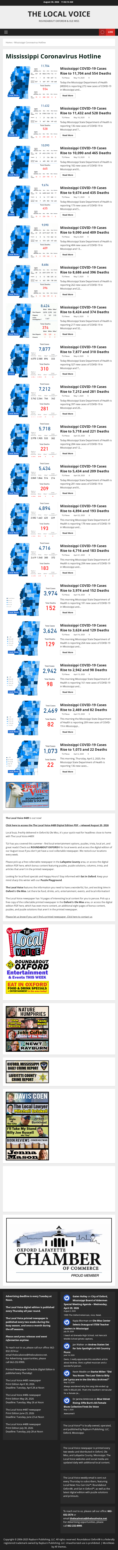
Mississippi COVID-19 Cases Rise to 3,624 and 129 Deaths (32, 638)
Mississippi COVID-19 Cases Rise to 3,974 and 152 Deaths (32, 598)
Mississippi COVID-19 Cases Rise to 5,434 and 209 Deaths (32, 479)
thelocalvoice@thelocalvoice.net (88, 1518)
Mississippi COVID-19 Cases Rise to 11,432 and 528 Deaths (32, 121)
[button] (6, 32)
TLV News (66, 78)
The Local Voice (59, 14)
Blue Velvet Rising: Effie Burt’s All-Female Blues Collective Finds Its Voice (87, 1402)
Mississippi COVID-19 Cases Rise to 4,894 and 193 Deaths (32, 519)
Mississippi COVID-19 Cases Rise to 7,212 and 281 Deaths (32, 400)
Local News (14, 95)
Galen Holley (80, 1296)
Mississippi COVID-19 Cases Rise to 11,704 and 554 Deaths (32, 81)
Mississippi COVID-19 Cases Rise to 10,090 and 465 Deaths (32, 161)
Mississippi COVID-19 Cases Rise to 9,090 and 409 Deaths (32, 240)
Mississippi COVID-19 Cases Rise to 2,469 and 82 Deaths (32, 718)
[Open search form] (96, 32)
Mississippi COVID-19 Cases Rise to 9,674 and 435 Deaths (32, 201)
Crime (11, 214)
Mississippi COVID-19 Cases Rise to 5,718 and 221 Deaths (32, 439)
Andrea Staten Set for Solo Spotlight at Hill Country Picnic (87, 1348)
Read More (68, 95)
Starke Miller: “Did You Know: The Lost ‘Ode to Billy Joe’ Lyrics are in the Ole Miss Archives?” (88, 1375)
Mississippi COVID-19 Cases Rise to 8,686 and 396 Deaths (32, 280)
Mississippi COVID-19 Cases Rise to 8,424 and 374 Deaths (32, 320)
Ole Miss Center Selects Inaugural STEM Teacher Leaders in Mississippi (87, 1324)
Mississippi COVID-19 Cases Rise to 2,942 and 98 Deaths (32, 678)
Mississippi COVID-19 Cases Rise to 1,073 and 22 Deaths (32, 758)
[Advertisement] (59, 1189)
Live (110, 32)
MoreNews (108, 1543)
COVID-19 (13, 135)
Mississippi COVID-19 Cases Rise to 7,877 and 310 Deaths (32, 360)
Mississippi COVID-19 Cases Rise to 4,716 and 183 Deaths (32, 559)
